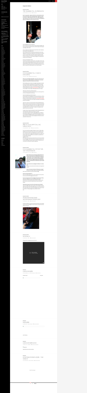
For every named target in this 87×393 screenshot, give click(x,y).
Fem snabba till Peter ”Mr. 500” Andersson (33, 150)
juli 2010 (2, 96)
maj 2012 (2, 75)
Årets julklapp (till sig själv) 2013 (32, 125)
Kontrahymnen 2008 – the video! (33, 358)
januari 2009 (2, 115)
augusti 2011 (2, 84)
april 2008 (2, 124)
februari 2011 (3, 89)
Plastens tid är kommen (4, 21)
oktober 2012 (3, 72)
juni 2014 (2, 60)
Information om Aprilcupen (4, 25)
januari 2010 (2, 102)
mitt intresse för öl (35, 87)
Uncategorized (3, 145)
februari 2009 (3, 114)
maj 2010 (2, 98)
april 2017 (2, 47)
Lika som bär (28, 271)
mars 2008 (2, 125)
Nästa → (35, 383)
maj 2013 (2, 69)
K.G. (28, 76)
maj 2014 (2, 61)
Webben (29, 344)
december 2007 (3, 127)
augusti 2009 (2, 108)
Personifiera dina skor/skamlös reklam (31, 198)
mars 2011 (2, 88)
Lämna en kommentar (33, 76)
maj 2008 (2, 123)
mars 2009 (2, 113)
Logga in (2, 5)
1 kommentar (35, 152)
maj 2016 (2, 48)
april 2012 (2, 76)
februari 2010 (3, 101)
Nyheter (27, 9)
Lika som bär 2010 (29, 343)
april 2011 (2, 87)
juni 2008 (2, 122)
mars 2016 (2, 49)
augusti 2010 (2, 95)
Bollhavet (24, 9)
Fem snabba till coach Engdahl (32, 74)
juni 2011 (2, 85)
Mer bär (26, 322)
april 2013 (2, 70)
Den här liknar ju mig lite (40, 98)
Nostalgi (26, 236)
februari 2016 (3, 50)
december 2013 (3, 63)
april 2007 (2, 134)
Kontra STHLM (4, 1)
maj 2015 (2, 56)
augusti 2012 (2, 74)
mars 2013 (2, 71)
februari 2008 (3, 126)
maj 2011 (2, 86)
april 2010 (2, 99)
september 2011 (3, 83)
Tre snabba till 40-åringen (33, 11)
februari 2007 (3, 135)
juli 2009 (2, 109)
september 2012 (3, 73)
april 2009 (2, 112)
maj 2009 (2, 111)
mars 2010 (2, 100)
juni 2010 (2, 97)
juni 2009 (2, 110)
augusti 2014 (2, 59)
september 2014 (3, 58)
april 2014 (2, 62)
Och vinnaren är (3, 26)
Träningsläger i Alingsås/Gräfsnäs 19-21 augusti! (4, 23)
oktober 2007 (3, 128)
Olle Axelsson (32, 360)
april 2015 (2, 57)
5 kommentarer (37, 360)
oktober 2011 (3, 82)
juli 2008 (2, 121)
